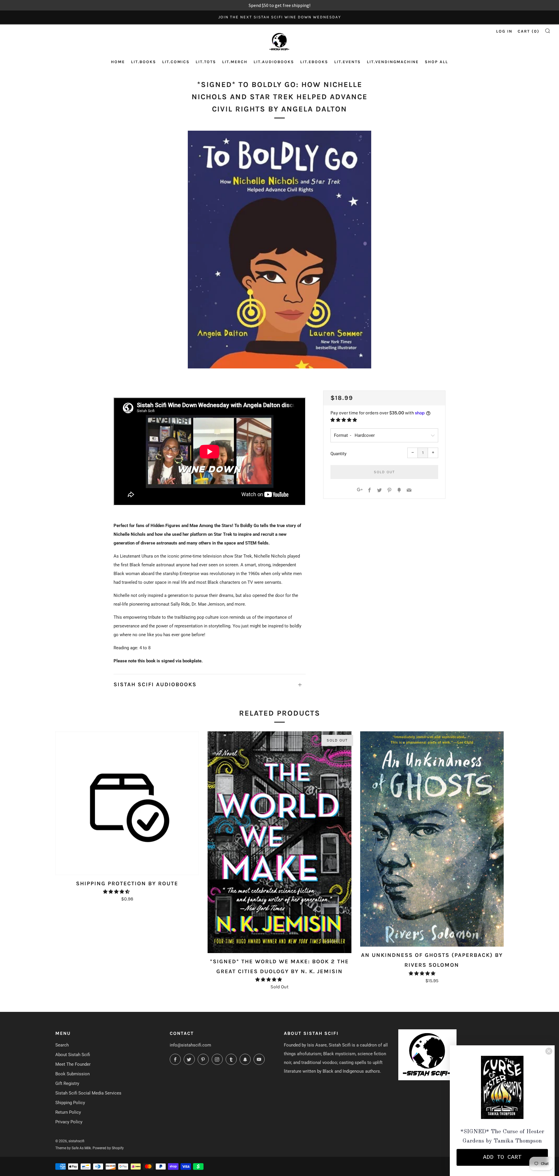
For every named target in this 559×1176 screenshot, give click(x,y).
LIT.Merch (234, 61)
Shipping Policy (70, 1102)
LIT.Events (347, 61)
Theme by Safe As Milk (73, 1148)
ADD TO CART (502, 1157)
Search (62, 1045)
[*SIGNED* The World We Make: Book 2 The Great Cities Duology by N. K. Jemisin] (279, 842)
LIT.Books (143, 61)
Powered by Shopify (108, 1148)
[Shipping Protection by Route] (127, 803)
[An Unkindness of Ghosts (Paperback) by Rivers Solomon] (432, 839)
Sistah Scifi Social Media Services (88, 1093)
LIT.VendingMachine (393, 61)
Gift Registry (67, 1083)
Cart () (528, 31)
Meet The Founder (73, 1064)
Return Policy (68, 1112)
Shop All (436, 61)
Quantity (338, 453)
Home (118, 61)
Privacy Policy (68, 1121)
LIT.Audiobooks (274, 61)
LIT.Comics (176, 61)
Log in (504, 31)
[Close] (548, 1051)
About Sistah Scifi (72, 1054)
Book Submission (72, 1073)
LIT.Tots (206, 61)
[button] (344, 420)
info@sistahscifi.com (190, 1045)
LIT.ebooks (314, 61)
